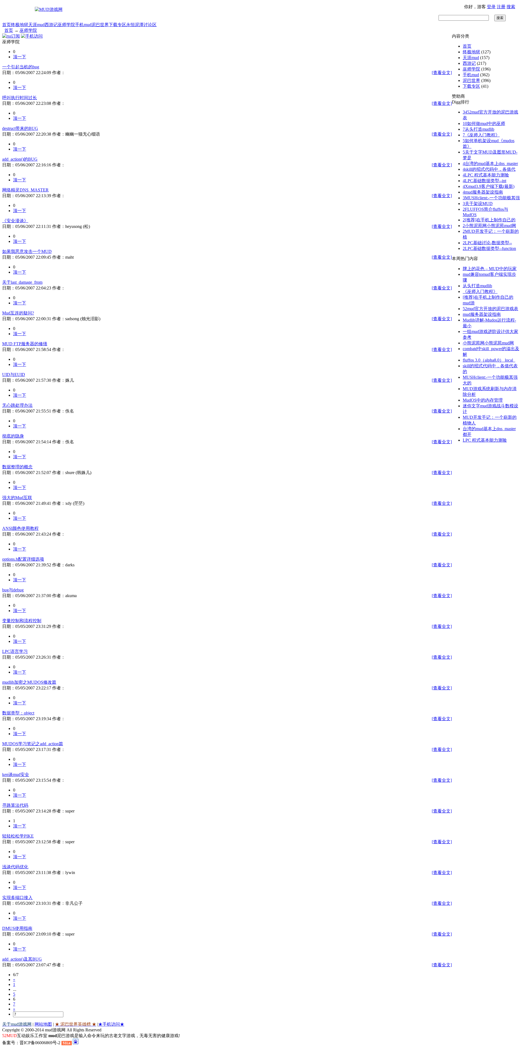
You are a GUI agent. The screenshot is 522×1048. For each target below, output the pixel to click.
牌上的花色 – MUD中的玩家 (490, 268)
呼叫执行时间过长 (19, 97)
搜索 (511, 6)
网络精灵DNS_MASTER (25, 190)
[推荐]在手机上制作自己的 (489, 220)
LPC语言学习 (15, 651)
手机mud (83, 24)
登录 (491, 6)
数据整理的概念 (17, 467)
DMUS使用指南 (17, 928)
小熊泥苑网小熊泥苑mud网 (489, 225)
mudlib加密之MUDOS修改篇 (29, 682)
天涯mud (36, 24)
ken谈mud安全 (15, 774)
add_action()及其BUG (22, 959)
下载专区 (117, 24)
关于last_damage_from (22, 282)
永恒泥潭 (135, 24)
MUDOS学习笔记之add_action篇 (32, 743)
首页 (6, 24)
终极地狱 (19, 24)
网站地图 (43, 1024)
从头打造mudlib (478, 129)
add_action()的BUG (20, 159)
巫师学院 (66, 24)
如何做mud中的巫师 (484, 123)
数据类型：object (18, 713)
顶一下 (19, 56)
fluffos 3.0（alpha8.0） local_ (489, 360)
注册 (501, 6)
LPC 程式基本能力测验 (486, 175)
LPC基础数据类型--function (489, 248)
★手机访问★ (111, 1024)
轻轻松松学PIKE (18, 836)
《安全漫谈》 (15, 220)
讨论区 (150, 24)
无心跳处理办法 (17, 405)
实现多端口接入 (17, 897)
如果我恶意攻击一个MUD (27, 251)
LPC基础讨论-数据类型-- (487, 242)
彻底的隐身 (13, 436)
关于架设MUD (478, 203)
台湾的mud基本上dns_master (490, 163)
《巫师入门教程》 (481, 135)
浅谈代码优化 (15, 866)
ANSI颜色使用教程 (20, 528)
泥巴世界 (100, 24)
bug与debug (13, 590)
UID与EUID (13, 374)
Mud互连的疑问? (18, 313)
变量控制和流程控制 (21, 620)
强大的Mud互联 (17, 497)
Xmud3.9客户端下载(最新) (488, 186)
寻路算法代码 (15, 805)
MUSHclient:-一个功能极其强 (491, 197)
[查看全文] (442, 72)
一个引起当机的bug (20, 67)
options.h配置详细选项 (23, 559)
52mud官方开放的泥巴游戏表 (490, 308)
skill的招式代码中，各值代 (489, 169)
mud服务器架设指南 (483, 192)
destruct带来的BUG (20, 128)
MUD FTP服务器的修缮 (24, 343)
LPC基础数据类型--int (484, 180)
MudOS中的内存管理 (483, 400)
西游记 (51, 24)
